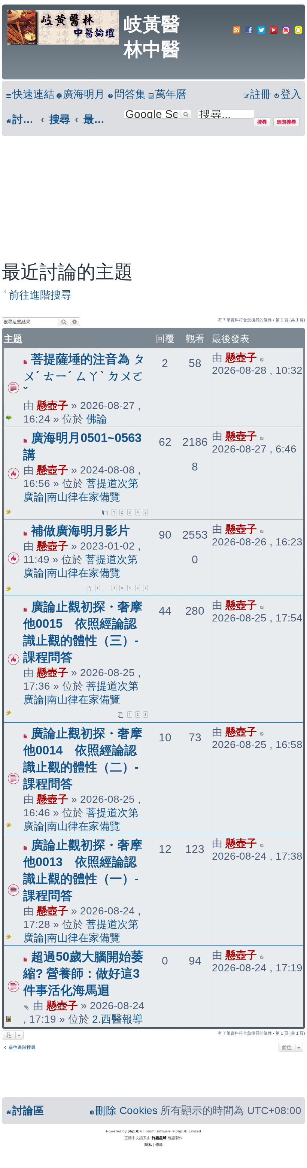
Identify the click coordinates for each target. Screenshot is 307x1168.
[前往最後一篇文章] (262, 358)
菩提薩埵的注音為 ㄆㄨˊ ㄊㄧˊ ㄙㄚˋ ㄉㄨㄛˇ (84, 375)
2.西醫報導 (117, 1019)
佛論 (96, 419)
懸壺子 (52, 405)
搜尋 (262, 121)
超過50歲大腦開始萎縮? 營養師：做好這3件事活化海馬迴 (83, 973)
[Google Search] (185, 114)
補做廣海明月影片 (80, 531)
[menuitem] (80, 94)
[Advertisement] (153, 192)
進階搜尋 (286, 121)
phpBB (134, 1131)
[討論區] (64, 26)
